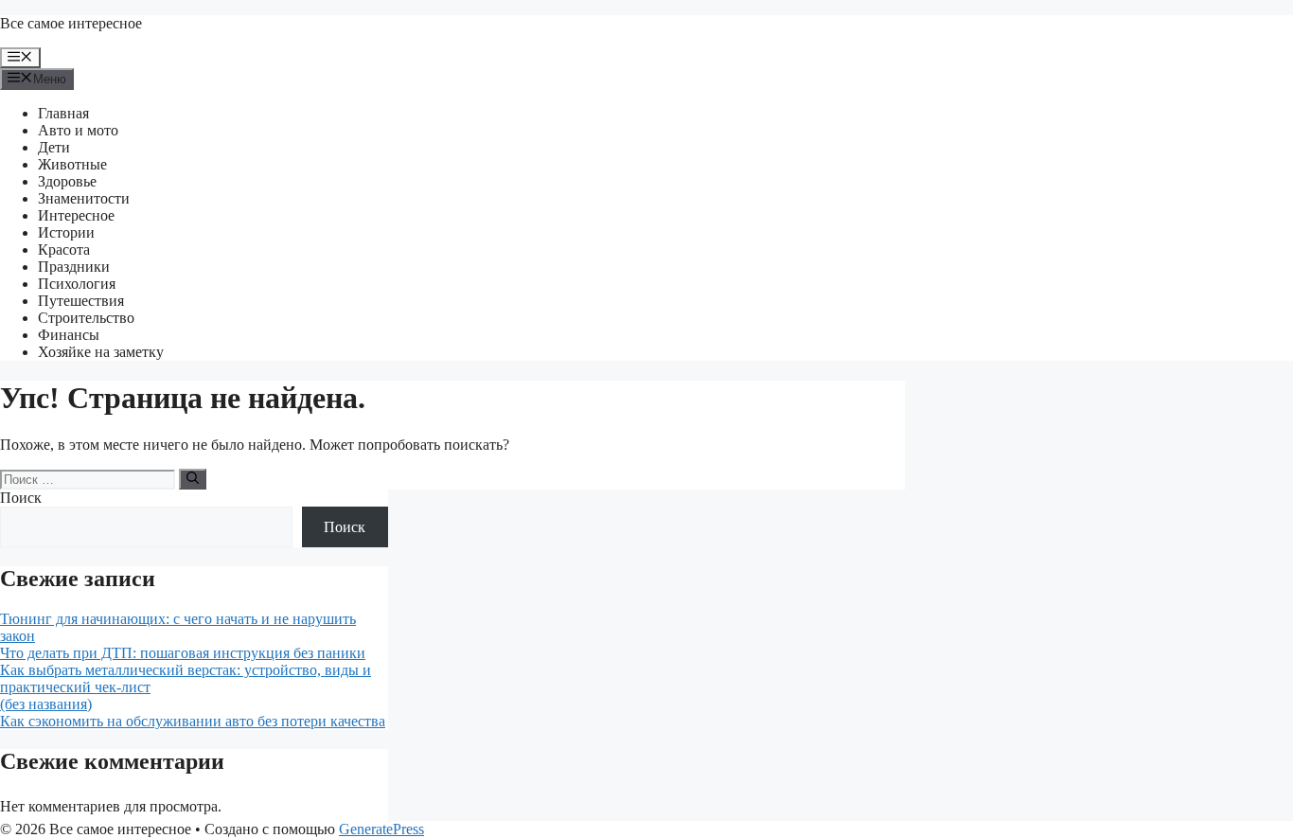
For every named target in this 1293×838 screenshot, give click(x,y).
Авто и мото (78, 130)
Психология (76, 284)
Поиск (21, 498)
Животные (72, 164)
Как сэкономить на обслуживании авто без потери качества (192, 721)
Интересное (76, 215)
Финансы (68, 335)
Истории (66, 232)
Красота (64, 249)
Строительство (86, 318)
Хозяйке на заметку (101, 352)
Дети (54, 147)
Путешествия (81, 301)
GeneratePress (381, 829)
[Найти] (192, 479)
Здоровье (67, 181)
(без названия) (46, 704)
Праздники (74, 267)
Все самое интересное (71, 23)
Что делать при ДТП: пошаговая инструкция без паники (182, 653)
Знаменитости (84, 198)
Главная (63, 113)
